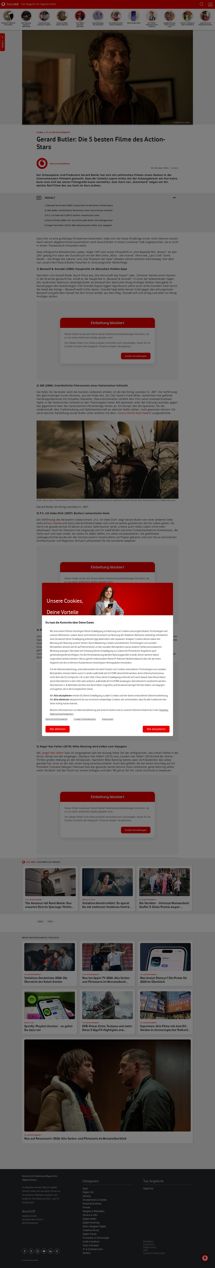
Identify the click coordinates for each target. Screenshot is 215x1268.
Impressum (107, 719)
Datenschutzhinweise (56, 719)
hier (96, 639)
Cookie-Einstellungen (85, 719)
